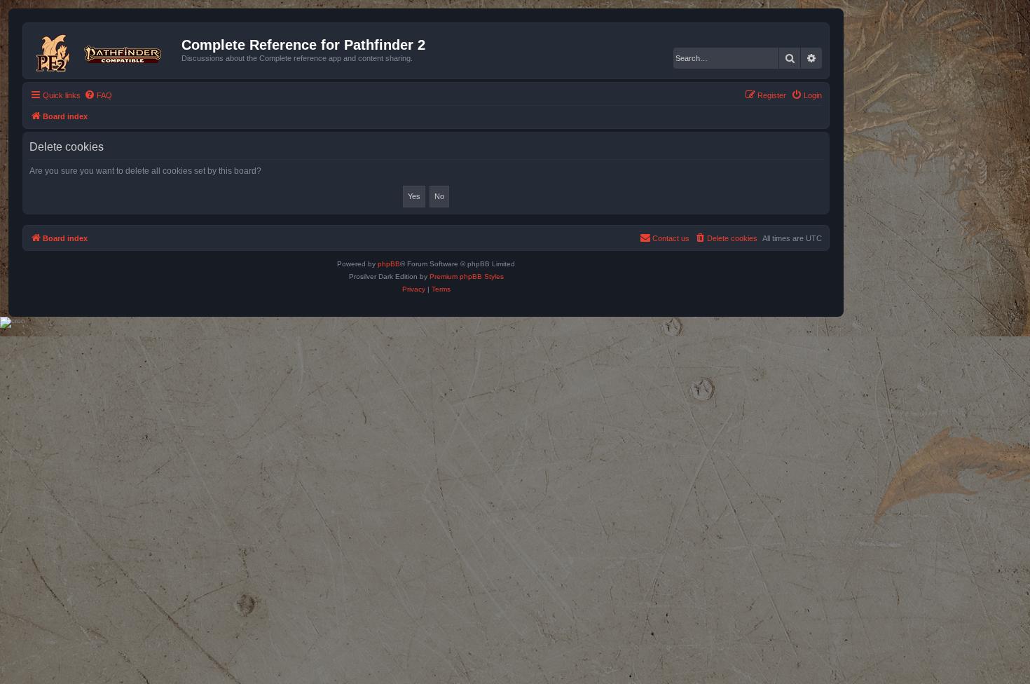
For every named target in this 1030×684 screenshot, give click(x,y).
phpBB (389, 264)
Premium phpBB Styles (467, 276)
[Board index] (104, 50)
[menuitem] (98, 95)
